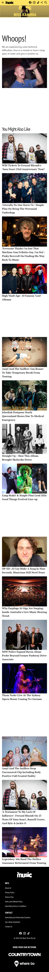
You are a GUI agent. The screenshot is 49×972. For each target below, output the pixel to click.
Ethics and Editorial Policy (13, 902)
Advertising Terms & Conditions (15, 906)
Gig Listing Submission (12, 922)
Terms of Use (9, 897)
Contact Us (8, 926)
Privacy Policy (9, 892)
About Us (8, 888)
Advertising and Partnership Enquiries (17, 917)
